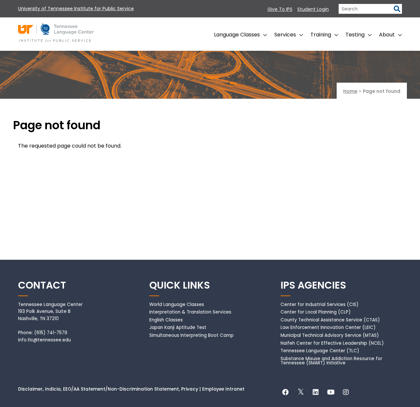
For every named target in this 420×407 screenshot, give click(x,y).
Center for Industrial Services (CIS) (320, 304)
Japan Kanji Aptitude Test (177, 327)
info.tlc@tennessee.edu (44, 340)
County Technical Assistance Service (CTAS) (330, 320)
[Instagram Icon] (346, 393)
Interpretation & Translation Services (190, 312)
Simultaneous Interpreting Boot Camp (191, 335)
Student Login (313, 9)
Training (320, 34)
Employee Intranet (223, 389)
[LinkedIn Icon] (316, 393)
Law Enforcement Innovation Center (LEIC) (328, 327)
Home (350, 91)
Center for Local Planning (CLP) (316, 312)
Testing (355, 34)
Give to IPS (279, 9)
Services (285, 34)
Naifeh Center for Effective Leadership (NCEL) (332, 343)
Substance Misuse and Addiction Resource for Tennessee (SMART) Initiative (331, 361)
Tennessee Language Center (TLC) (320, 351)
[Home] (56, 30)
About (387, 34)
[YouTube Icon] (331, 393)
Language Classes (237, 34)
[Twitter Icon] (300, 393)
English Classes (166, 320)
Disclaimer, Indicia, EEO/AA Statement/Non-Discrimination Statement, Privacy (108, 389)
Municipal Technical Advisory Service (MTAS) (330, 335)
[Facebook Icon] (285, 393)
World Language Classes (176, 304)
